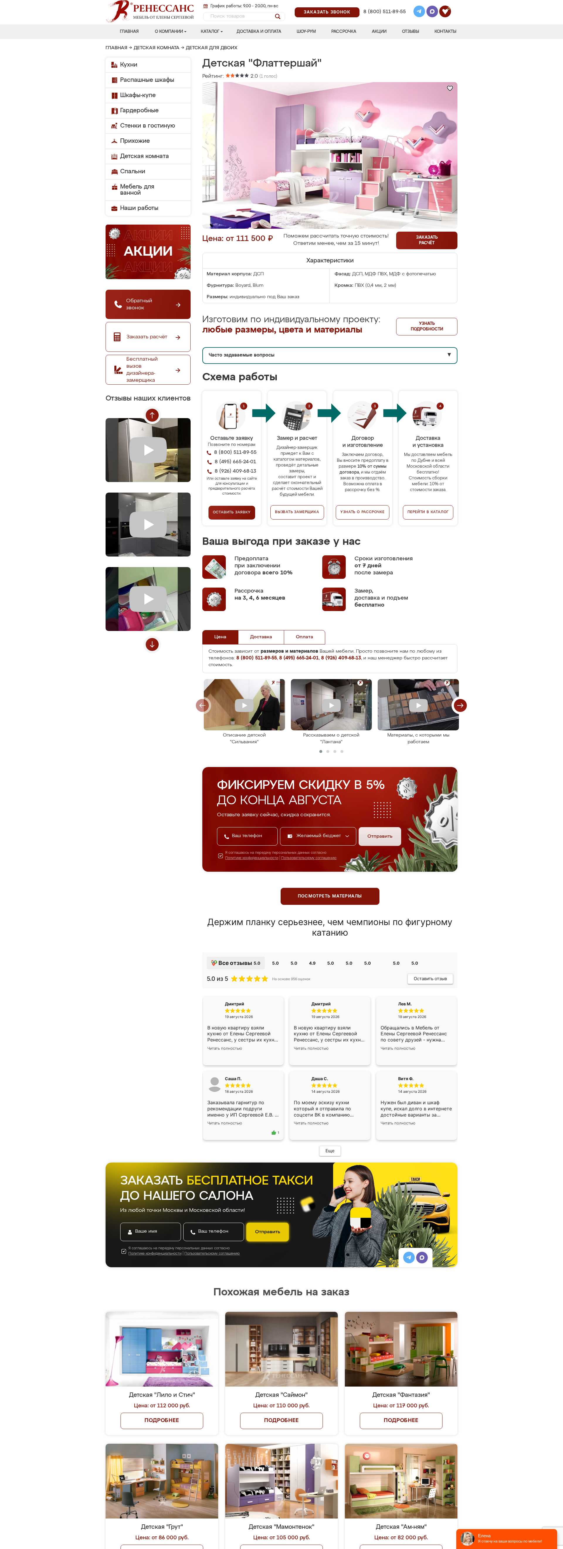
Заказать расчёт (427, 240)
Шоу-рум (306, 32)
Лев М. (405, 1003)
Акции (379, 32)
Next (152, 644)
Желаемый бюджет (319, 836)
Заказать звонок (327, 12)
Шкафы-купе (138, 95)
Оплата (304, 637)
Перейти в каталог (428, 512)
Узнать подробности (427, 326)
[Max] (432, 12)
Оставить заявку (232, 512)
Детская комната (156, 48)
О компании (169, 32)
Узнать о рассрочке (362, 512)
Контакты (445, 32)
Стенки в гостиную (147, 126)
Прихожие (135, 141)
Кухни (128, 65)
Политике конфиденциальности (251, 858)
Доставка (261, 637)
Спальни (132, 171)
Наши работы (139, 208)
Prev (152, 415)
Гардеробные (139, 110)
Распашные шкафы (147, 80)
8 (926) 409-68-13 (384, 19)
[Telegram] (419, 12)
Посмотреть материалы (330, 896)
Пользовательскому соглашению (309, 858)
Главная (129, 32)
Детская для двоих (212, 48)
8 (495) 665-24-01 (384, 4)
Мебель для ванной (137, 190)
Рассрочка (343, 32)
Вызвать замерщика (297, 512)
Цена (220, 637)
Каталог (210, 32)
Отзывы (410, 32)
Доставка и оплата (259, 32)
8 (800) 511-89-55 (384, 11)
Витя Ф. (405, 1078)
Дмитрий (321, 1003)
